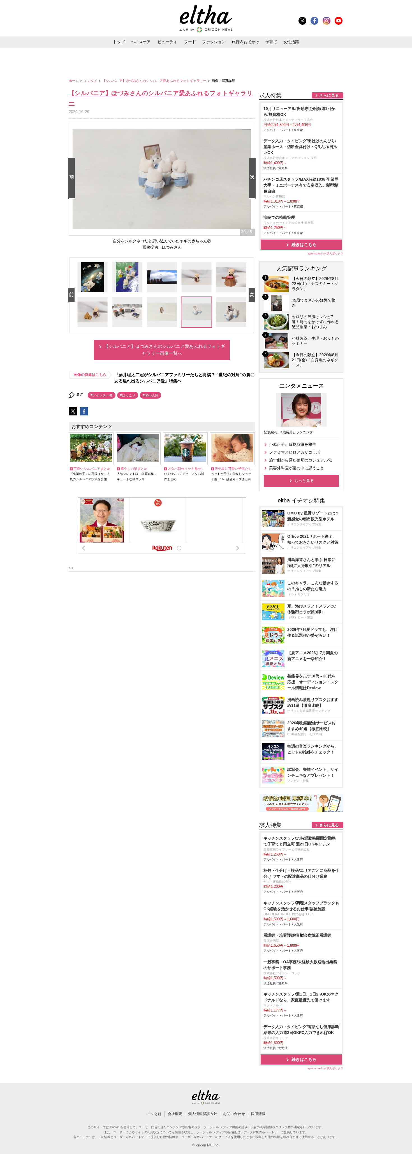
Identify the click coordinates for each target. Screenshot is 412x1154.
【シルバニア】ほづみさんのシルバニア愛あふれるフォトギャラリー (154, 81)
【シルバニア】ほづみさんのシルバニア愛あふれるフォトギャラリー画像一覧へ (164, 350)
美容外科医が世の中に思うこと (296, 468)
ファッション (214, 42)
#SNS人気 (150, 395)
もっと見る (304, 480)
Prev (72, 178)
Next (253, 178)
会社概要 (175, 1114)
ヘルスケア (141, 42)
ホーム (74, 81)
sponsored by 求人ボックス (325, 253)
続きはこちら (304, 244)
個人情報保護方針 (202, 1114)
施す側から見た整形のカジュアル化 (300, 460)
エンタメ (91, 81)
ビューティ (167, 42)
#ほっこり (127, 395)
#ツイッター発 (102, 395)
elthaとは (154, 1114)
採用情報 (258, 1114)
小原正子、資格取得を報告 (292, 444)
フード (190, 42)
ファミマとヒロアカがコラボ (294, 452)
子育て (271, 42)
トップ (119, 42)
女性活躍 (291, 42)
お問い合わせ (234, 1114)
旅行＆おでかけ (245, 42)
